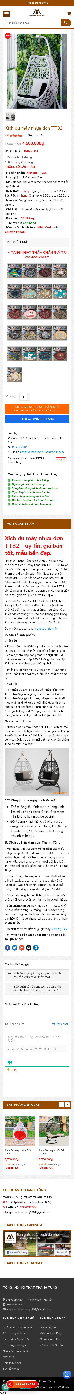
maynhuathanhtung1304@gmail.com (42, 452)
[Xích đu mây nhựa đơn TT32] (10, 116)
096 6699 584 (19, 447)
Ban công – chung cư (15, 1345)
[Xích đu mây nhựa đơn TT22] (20, 1130)
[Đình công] (22, 1048)
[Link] (45, 1048)
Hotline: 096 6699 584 (37, 419)
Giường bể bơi (48, 1327)
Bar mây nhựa (11, 1369)
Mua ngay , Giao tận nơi (37, 408)
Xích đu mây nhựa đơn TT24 (52, 1152)
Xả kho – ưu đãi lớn (51, 1345)
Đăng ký (61, 459)
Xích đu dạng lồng (50, 1333)
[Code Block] (40, 1048)
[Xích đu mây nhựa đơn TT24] (54, 1130)
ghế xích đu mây (47, 629)
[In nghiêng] (13, 1048)
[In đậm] (8, 1048)
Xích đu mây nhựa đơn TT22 (18, 1152)
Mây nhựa (9, 1357)
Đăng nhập (62, 1024)
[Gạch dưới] (17, 1048)
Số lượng (10, 396)
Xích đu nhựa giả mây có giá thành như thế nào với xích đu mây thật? (37, 975)
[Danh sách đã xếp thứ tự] (26, 1048)
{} (49, 1048)
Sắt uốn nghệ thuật (14, 1333)
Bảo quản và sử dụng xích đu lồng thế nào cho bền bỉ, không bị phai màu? (37, 988)
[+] (54, 1048)
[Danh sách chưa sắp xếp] (31, 1048)
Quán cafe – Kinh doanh (17, 1327)
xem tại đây (59, 929)
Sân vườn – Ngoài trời (16, 1339)
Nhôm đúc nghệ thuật (16, 1351)
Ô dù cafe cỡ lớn (50, 1339)
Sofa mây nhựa (12, 1363)
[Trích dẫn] (35, 1048)
